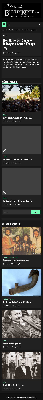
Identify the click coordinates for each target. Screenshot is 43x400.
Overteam (22, 398)
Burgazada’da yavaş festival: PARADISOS (17, 118)
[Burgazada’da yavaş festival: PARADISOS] (21, 98)
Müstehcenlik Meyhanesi (12, 343)
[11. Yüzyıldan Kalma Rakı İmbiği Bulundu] (21, 282)
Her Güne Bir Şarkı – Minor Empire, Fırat (17, 159)
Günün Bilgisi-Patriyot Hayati (13, 385)
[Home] (4, 24)
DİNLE (4, 36)
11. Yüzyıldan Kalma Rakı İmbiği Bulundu (17, 302)
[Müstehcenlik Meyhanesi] (21, 324)
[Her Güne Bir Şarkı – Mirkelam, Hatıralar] (21, 181)
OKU (16, 257)
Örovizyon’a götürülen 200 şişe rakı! (16, 260)
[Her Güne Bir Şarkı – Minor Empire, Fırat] (21, 140)
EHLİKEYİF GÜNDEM (8, 257)
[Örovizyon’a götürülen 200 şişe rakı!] (21, 241)
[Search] (40, 24)
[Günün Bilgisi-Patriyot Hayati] (21, 365)
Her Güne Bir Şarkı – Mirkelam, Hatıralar (17, 201)
